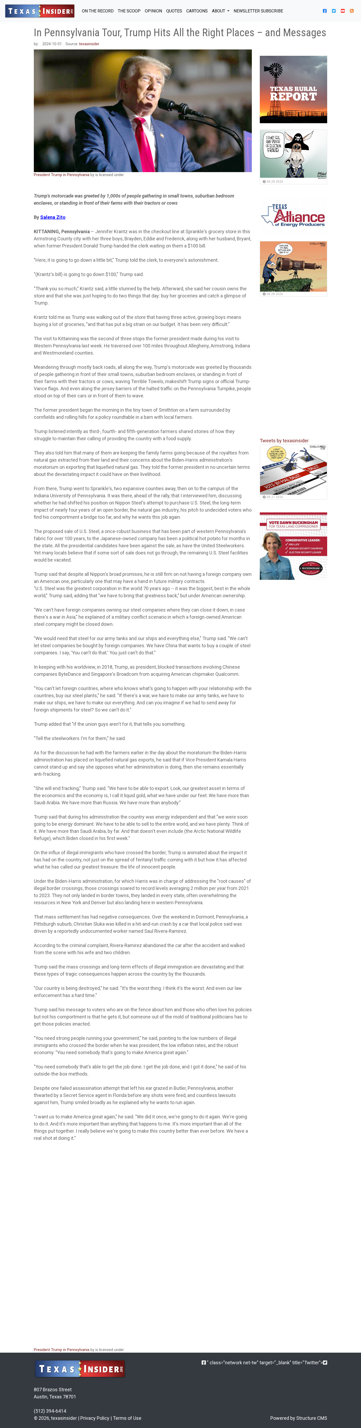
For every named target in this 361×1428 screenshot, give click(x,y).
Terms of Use (127, 1418)
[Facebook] (204, 1362)
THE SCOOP (129, 10)
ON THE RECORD (98, 10)
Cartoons (197, 10)
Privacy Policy (94, 1418)
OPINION (153, 10)
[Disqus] (143, 1272)
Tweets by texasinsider (284, 440)
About (219, 10)
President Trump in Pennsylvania (61, 175)
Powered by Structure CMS (298, 1418)
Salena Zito (53, 217)
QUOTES (174, 10)
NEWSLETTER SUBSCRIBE (258, 10)
